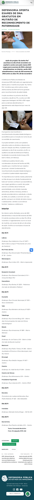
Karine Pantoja (6, 51)
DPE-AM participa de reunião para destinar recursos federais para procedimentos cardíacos (9, 458)
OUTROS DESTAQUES (14, 29)
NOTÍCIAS (4, 29)
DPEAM (14, 449)
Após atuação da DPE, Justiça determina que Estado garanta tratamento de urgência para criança (25, 459)
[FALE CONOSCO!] (28, 494)
